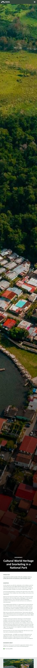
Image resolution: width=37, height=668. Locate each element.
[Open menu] (34, 2)
